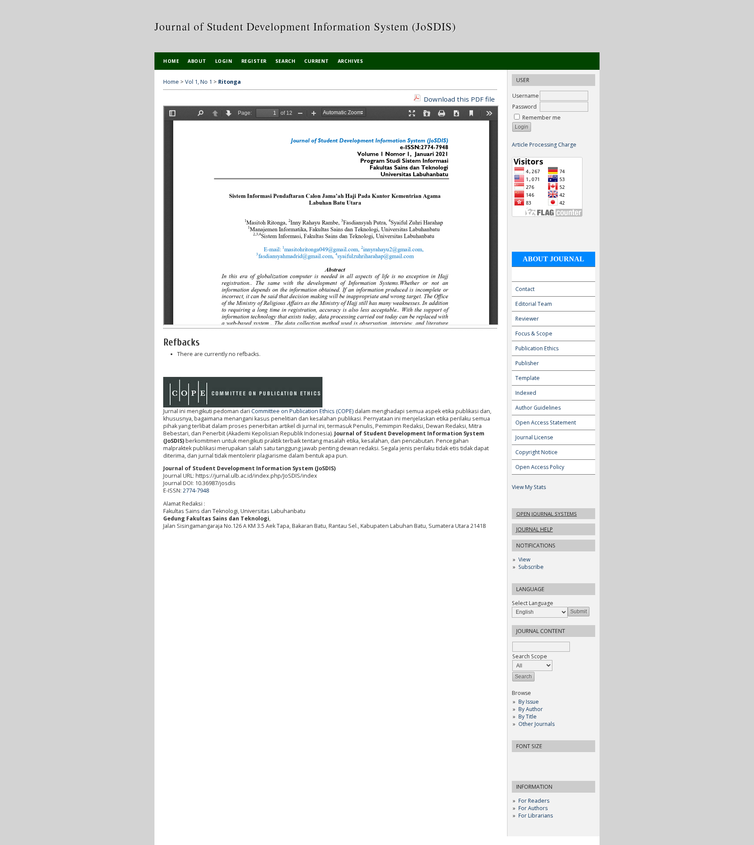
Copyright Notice (536, 452)
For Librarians (535, 815)
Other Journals (536, 724)
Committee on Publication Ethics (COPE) (302, 411)
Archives (350, 61)
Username (525, 95)
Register (254, 61)
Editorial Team (533, 304)
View (524, 559)
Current (316, 61)
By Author (530, 709)
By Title (527, 716)
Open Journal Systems (546, 513)
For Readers (533, 800)
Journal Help (534, 529)
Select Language (532, 603)
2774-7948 (196, 490)
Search (285, 61)
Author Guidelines (538, 407)
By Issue (528, 701)
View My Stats (529, 487)
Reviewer (527, 318)
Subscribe (531, 567)
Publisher (527, 363)
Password (524, 106)
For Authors (533, 808)
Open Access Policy (539, 467)
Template (527, 378)
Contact (525, 289)
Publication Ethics (537, 348)
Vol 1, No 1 (198, 82)
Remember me (541, 117)
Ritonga (229, 82)
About (197, 61)
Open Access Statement (545, 422)
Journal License (534, 437)
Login (224, 61)
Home (171, 61)
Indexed (525, 393)
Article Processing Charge (544, 144)
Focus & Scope (533, 333)
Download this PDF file (459, 99)
